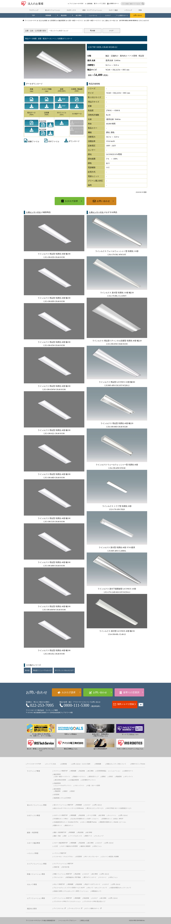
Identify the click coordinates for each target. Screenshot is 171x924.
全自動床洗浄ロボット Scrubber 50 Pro (66, 822)
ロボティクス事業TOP (61, 815)
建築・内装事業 (32, 832)
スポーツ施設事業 (33, 843)
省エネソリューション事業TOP (63, 805)
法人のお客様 (35, 3)
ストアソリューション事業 (37, 864)
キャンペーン (112, 815)
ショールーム (93, 15)
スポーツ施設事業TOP (61, 843)
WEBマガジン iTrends (138, 764)
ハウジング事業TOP (60, 853)
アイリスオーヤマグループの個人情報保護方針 (40, 920)
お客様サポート (114, 3)
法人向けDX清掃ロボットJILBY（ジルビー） (85, 819)
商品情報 (82, 771)
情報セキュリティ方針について (116, 764)
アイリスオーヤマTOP (76, 3)
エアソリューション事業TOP (63, 898)
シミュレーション (114, 771)
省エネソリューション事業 (37, 805)
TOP (33, 15)
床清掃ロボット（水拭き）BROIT (112, 819)
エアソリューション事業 (36, 898)
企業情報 (89, 3)
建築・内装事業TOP (60, 832)
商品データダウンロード (92, 884)
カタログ (108, 15)
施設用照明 (57, 774)
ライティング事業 (33, 771)
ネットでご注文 (101, 3)
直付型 (27, 670)
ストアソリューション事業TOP (63, 863)
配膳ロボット (58, 825)
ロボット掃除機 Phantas (89, 822)
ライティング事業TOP (61, 771)
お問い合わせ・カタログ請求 (81, 764)
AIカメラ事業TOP (59, 884)
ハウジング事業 (32, 853)
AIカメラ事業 (32, 884)
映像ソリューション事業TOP (63, 874)
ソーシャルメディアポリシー (67, 920)
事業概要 (48, 15)
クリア (111, 30)
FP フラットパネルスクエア (64, 670)
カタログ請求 (71, 201)
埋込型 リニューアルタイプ (42, 670)
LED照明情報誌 (101, 771)
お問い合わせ (137, 15)
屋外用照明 (57, 789)
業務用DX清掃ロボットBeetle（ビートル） (113, 822)
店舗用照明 (57, 783)
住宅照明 (56, 794)
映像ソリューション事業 (36, 874)
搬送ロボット (69, 825)
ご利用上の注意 (84, 920)
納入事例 (78, 15)
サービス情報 (92, 815)
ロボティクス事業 (33, 815)
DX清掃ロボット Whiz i (61, 819)
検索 (93, 30)
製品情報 (64, 15)
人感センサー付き (33, 212)
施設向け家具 (32, 908)
